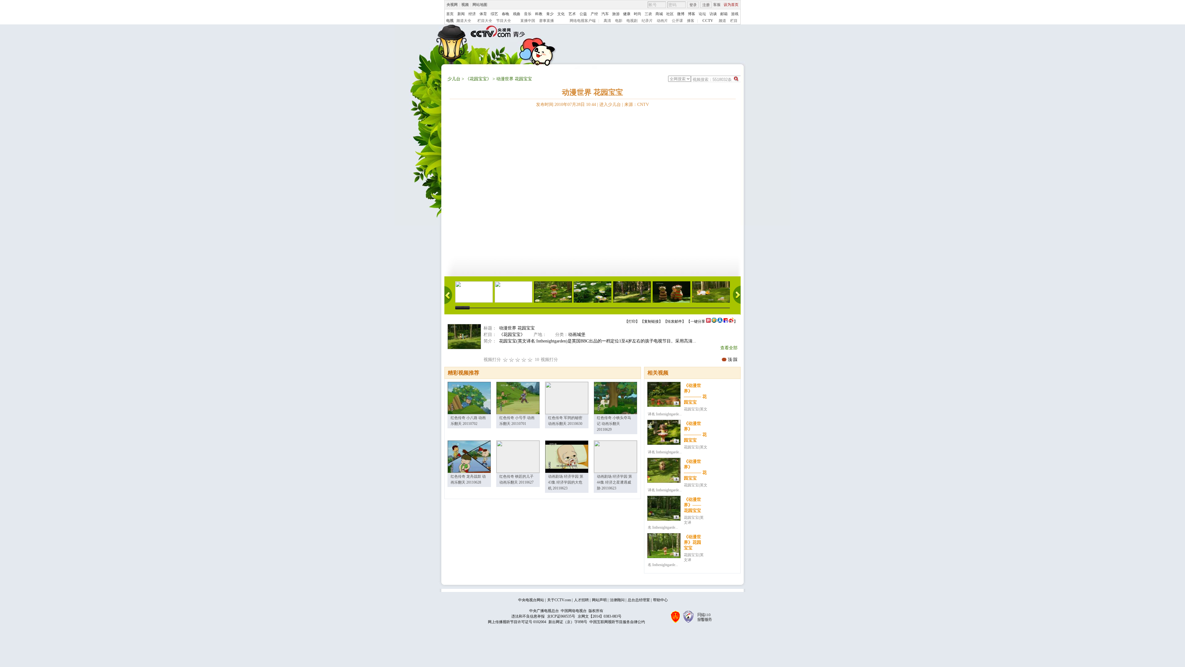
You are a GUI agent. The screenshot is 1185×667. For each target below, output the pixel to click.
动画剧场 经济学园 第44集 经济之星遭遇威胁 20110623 (614, 482)
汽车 (605, 14)
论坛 (702, 14)
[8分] (524, 359)
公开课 (677, 21)
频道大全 (463, 21)
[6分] (518, 359)
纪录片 (647, 21)
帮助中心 (660, 600)
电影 (618, 21)
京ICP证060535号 (561, 616)
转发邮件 (674, 321)
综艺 (494, 14)
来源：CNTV (636, 104)
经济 (472, 14)
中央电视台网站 (531, 600)
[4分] (512, 359)
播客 (690, 21)
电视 (450, 21)
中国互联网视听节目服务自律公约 (617, 622)
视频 (465, 4)
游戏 (734, 14)
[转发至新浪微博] (731, 321)
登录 (693, 5)
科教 (539, 14)
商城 (659, 14)
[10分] (530, 359)
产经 (594, 14)
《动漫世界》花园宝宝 (692, 542)
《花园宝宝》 (478, 79)
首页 (450, 14)
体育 (483, 14)
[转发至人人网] (719, 321)
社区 (670, 14)
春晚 (505, 14)
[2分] (505, 359)
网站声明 (599, 600)
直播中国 (527, 21)
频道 (722, 21)
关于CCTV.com (559, 600)
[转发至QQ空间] (714, 321)
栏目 (734, 21)
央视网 (452, 4)
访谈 (713, 14)
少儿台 (453, 79)
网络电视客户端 (583, 21)
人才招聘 (581, 600)
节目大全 (503, 21)
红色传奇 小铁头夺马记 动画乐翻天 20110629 (614, 424)
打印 (632, 321)
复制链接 (651, 321)
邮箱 (724, 14)
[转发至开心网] (708, 321)
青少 (550, 14)
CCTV (707, 21)
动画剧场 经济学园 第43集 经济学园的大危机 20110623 (565, 482)
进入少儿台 (610, 104)
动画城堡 (576, 334)
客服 (717, 4)
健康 (626, 14)
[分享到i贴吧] (725, 321)
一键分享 (697, 321)
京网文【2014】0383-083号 (600, 616)
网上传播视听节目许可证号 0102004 (517, 622)
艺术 (572, 14)
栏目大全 (484, 21)
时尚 (637, 14)
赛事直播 (546, 21)
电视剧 (632, 21)
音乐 (527, 14)
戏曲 (516, 14)
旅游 (616, 14)
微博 (680, 14)
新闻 (461, 14)
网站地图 (479, 4)
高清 (607, 21)
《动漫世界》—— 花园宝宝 (692, 505)
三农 (648, 14)
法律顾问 (617, 600)
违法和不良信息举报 (528, 616)
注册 (706, 5)
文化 (561, 14)
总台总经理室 (639, 600)
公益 (583, 14)
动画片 (662, 21)
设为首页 (731, 4)
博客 (691, 14)
